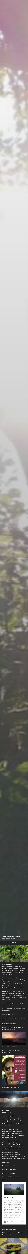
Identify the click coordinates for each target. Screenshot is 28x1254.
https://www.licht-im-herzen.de (10, 1087)
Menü (14, 942)
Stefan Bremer (11, 936)
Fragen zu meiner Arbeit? (9, 1023)
